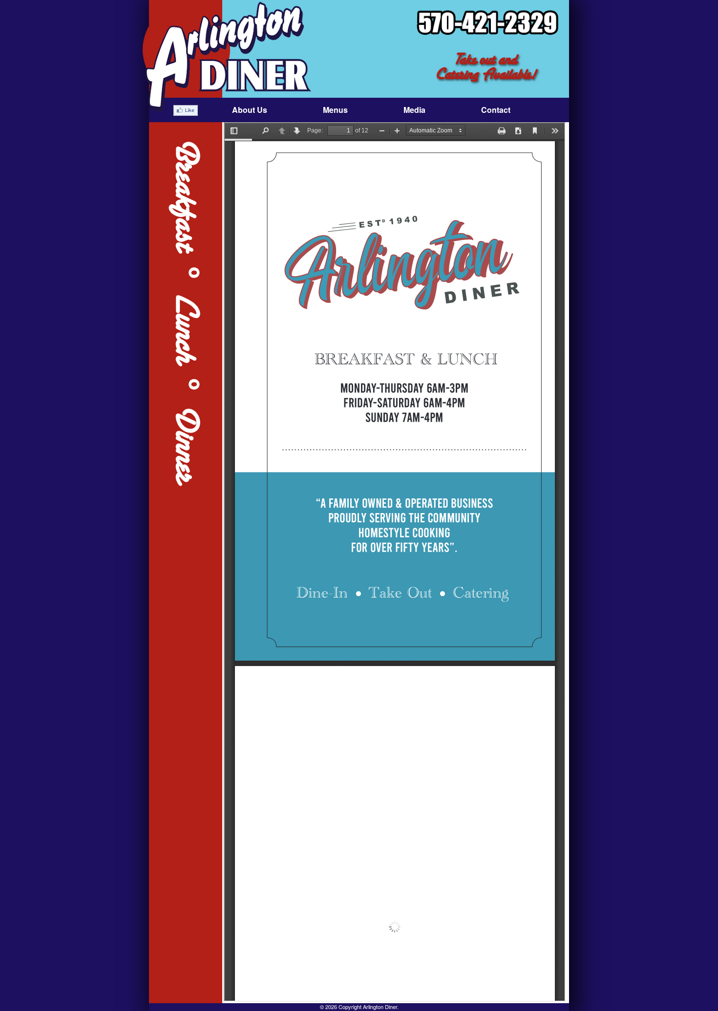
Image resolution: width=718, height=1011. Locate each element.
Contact (495, 109)
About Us (249, 109)
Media (414, 109)
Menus (335, 109)
